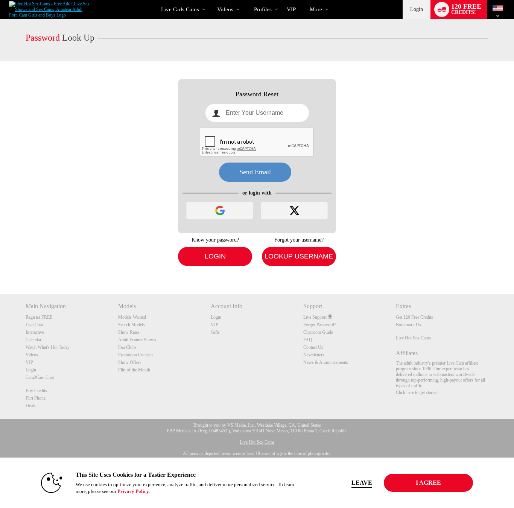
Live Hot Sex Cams (413, 338)
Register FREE (39, 317)
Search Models (131, 324)
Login (416, 9)
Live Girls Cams (180, 9)
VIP (291, 9)
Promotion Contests (136, 354)
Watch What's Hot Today (48, 347)
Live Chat (34, 324)
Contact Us (313, 347)
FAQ (307, 339)
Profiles (263, 9)
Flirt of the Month (134, 370)
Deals (31, 405)
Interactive (35, 332)
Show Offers (129, 362)
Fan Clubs (127, 347)
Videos (225, 9)
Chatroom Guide (318, 332)
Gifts (215, 332)
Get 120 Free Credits (414, 317)
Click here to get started (417, 392)
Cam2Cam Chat (40, 377)
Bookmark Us (408, 324)
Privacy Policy (133, 491)
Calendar (33, 339)
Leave (361, 482)
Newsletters (313, 354)
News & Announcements (325, 362)
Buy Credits (36, 390)
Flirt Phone (36, 398)
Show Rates (129, 332)
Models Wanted (132, 317)
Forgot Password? (319, 324)
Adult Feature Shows (137, 339)
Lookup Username (299, 256)
